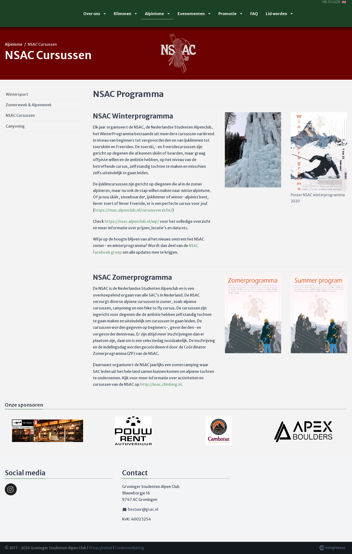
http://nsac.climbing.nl (161, 384)
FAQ (254, 13)
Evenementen (191, 13)
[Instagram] (11, 489)
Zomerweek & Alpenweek (28, 104)
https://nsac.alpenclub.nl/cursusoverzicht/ (133, 210)
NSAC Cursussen (20, 115)
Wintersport (17, 94)
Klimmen (122, 13)
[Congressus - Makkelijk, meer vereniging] (332, 547)
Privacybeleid (100, 548)
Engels (344, 2)
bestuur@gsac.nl (143, 509)
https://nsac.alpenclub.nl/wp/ (132, 221)
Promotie (227, 13)
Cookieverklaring (129, 548)
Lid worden (276, 13)
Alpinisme (154, 13)
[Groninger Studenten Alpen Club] (14, 13)
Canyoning (15, 126)
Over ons (91, 13)
